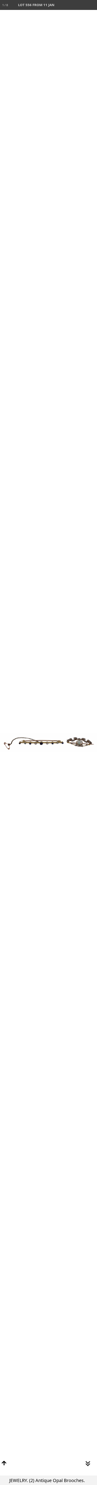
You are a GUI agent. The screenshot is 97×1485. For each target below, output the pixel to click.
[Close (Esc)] (92, 5)
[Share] (82, 5)
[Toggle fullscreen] (72, 5)
